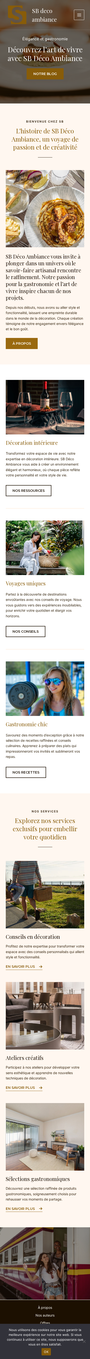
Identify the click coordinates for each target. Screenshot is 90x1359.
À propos (45, 1307)
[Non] (84, 1341)
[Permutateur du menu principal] (79, 15)
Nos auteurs (45, 1315)
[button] (22, 343)
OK (46, 1352)
